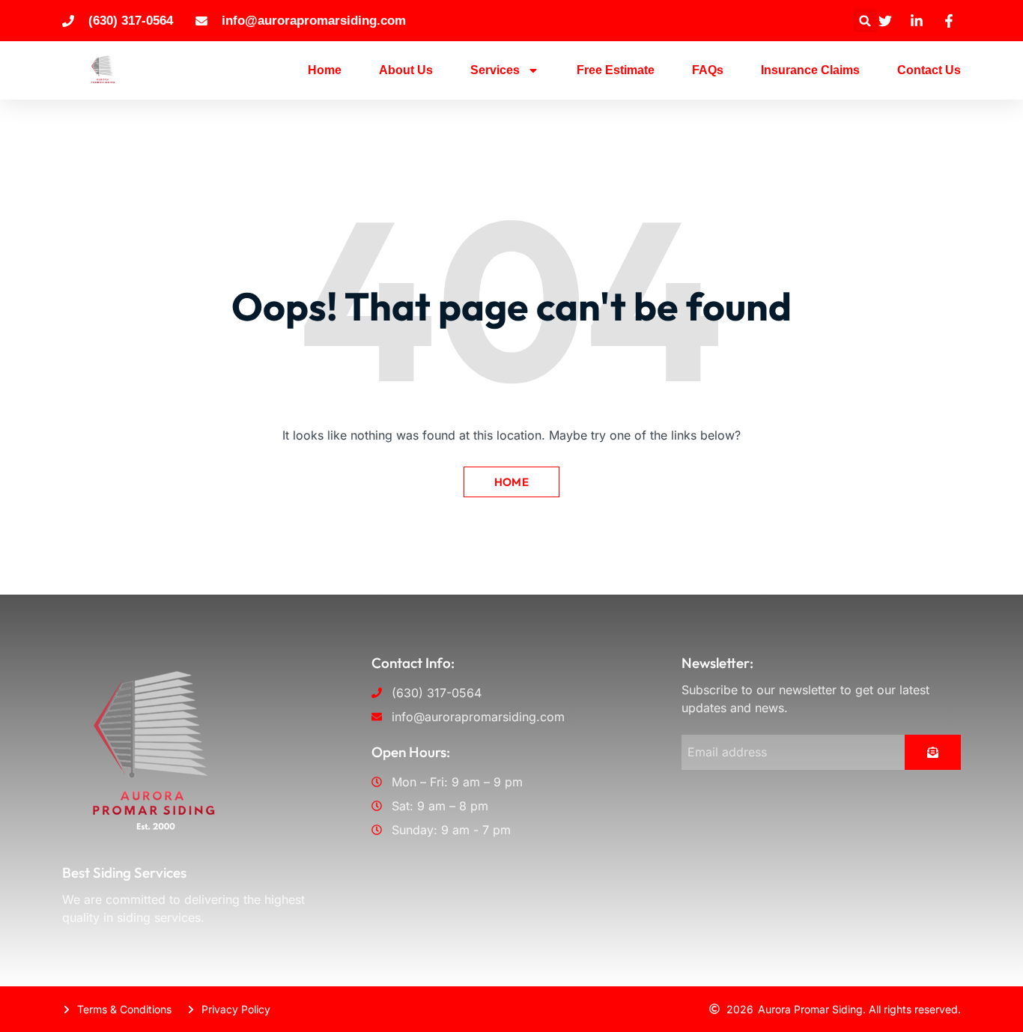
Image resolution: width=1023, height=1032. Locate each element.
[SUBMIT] (933, 752)
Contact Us (929, 70)
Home (324, 70)
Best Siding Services (124, 872)
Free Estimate (616, 70)
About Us (406, 70)
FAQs (707, 70)
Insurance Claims (810, 70)
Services (495, 70)
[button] (865, 20)
